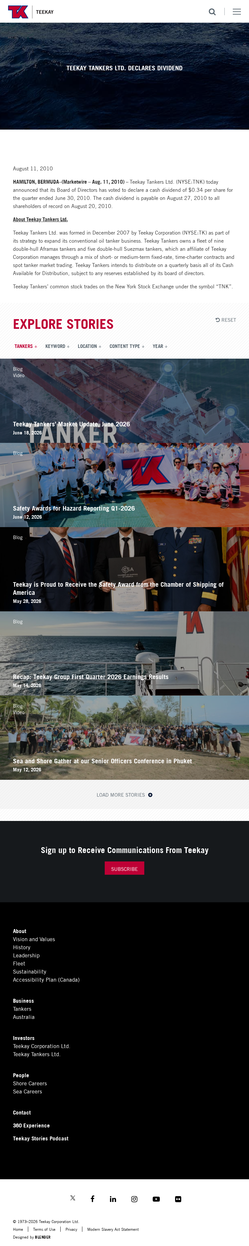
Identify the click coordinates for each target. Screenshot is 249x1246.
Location (87, 345)
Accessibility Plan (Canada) (46, 979)
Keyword (55, 345)
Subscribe (124, 868)
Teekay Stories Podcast (40, 1137)
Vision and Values (34, 938)
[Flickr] (178, 1200)
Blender (43, 1237)
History (21, 946)
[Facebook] (92, 1200)
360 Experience (31, 1125)
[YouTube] (156, 1200)
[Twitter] (72, 1198)
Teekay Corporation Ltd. (41, 1045)
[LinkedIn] (113, 1200)
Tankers (24, 345)
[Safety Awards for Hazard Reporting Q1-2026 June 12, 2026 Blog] (124, 524)
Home (18, 1229)
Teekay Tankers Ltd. (37, 1053)
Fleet (19, 963)
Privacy (71, 1229)
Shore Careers (30, 1082)
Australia (24, 1016)
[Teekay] (30, 12)
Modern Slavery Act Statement (113, 1229)
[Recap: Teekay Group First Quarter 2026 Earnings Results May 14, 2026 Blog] (124, 693)
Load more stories (122, 794)
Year (158, 345)
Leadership (26, 954)
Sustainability (29, 971)
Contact (22, 1112)
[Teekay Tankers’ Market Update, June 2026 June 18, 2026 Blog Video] (124, 440)
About (19, 930)
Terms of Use (44, 1229)
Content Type (125, 345)
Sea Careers (27, 1091)
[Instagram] (134, 1200)
